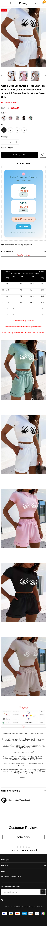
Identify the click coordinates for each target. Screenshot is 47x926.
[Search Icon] (10, 3)
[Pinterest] (2, 900)
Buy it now (23, 163)
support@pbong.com (13, 877)
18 (6, 245)
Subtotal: (4, 148)
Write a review (23, 837)
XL (24, 130)
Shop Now (23, 227)
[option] (23, 37)
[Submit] (42, 891)
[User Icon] (36, 3)
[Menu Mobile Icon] (3, 3)
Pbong (23, 3)
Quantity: (4, 137)
